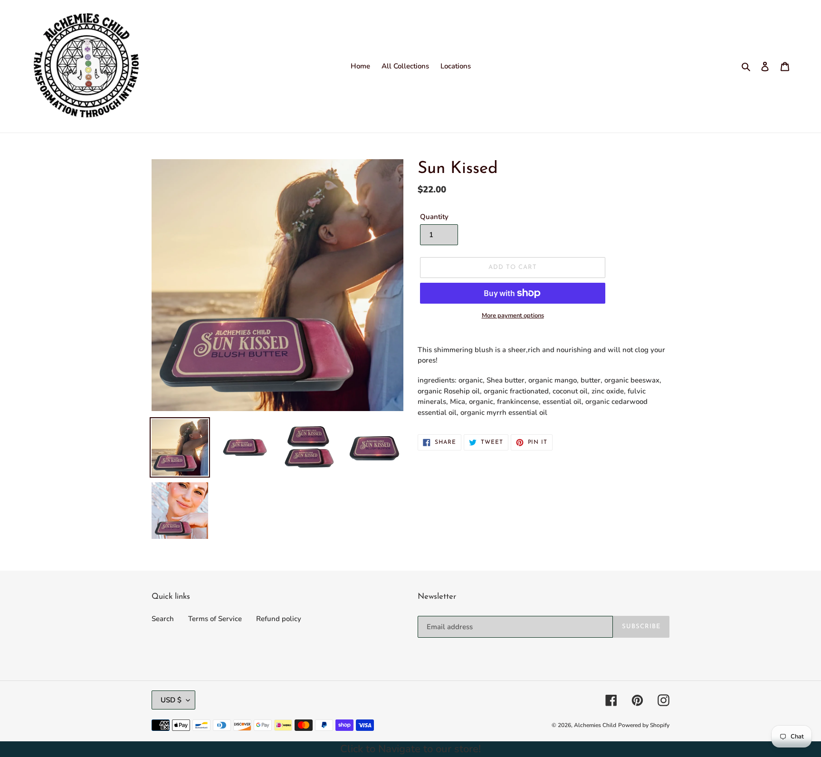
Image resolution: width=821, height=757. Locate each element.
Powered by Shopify (643, 725)
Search (163, 618)
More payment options (513, 315)
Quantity (434, 216)
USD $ (171, 700)
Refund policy (278, 618)
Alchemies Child (595, 725)
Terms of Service (215, 618)
